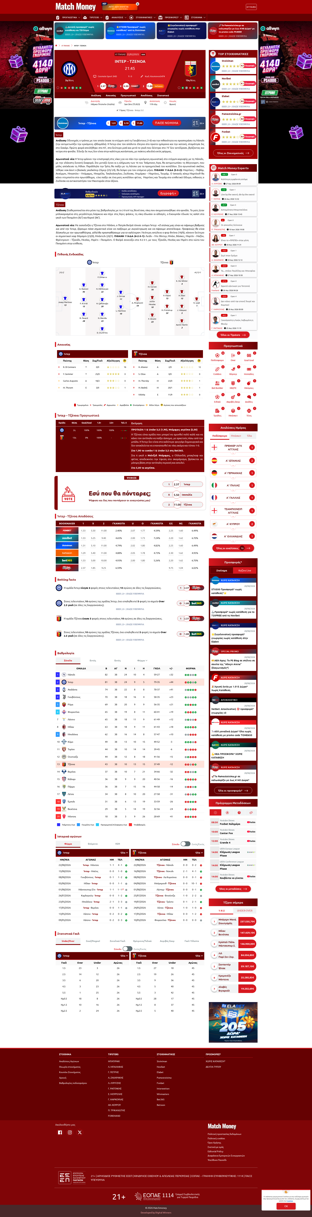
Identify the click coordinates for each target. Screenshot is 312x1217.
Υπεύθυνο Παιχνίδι (217, 1159)
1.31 (83, 545)
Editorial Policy (215, 1151)
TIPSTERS (113, 1054)
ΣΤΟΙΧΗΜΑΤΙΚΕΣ (166, 1054)
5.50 (93, 530)
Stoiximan (227, 60)
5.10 (93, 545)
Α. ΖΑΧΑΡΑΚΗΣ (218, 260)
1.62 (181, 538)
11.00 (104, 530)
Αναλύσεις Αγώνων (69, 1061)
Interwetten (163, 1088)
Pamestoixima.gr (231, 113)
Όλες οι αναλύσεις (230, 548)
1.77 (143, 530)
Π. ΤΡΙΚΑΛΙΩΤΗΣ (218, 229)
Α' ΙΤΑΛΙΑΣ (66, 45)
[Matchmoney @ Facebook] (60, 1132)
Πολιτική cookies (216, 1138)
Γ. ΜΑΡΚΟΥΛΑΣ (218, 309)
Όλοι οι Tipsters (231, 335)
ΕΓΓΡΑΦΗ (251, 7)
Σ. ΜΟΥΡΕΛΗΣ (217, 214)
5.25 (93, 538)
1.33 (83, 530)
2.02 (133, 545)
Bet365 (160, 1099)
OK (286, 1206)
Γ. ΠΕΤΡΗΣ (216, 199)
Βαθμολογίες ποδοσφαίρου (73, 1082)
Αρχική (62, 1077)
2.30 (171, 552)
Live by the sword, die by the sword (237, 194)
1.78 (143, 552)
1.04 (181, 567)
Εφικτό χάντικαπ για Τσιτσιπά (235, 286)
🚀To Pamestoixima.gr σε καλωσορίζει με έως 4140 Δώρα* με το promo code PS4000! (237, 28)
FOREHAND (114, 1115)
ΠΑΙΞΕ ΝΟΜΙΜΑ (166, 122)
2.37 (83, 567)
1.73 (143, 538)
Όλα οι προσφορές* (230, 790)
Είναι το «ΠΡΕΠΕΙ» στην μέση (235, 240)
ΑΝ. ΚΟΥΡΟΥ (217, 244)
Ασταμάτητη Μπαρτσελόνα (234, 209)
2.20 (171, 538)
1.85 (93, 567)
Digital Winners (163, 1212)
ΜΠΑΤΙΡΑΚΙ (114, 1061)
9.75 (171, 567)
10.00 (104, 560)
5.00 (93, 560)
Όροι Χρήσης (214, 1142)
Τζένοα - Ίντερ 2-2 (134, 110)
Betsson (161, 1104)
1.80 (143, 545)
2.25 (171, 530)
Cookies (290, 1200)
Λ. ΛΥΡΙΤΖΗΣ (217, 183)
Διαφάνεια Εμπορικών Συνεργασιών (226, 1155)
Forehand (215, 290)
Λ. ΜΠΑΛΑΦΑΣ (218, 275)
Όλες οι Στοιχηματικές (230, 153)
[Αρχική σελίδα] (56, 45)
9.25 (104, 567)
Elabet (225, 96)
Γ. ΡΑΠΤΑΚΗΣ (217, 328)
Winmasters (163, 1093)
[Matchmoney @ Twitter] (79, 1132)
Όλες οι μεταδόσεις (230, 888)
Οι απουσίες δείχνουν (231, 225)
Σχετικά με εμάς (216, 1146)
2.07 (133, 530)
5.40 (93, 552)
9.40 (104, 538)
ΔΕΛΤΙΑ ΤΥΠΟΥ (213, 1066)
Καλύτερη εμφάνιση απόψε (234, 179)
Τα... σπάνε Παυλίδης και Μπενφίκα (238, 270)
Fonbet (226, 131)
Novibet (226, 78)
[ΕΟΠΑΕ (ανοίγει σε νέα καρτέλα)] (167, 1196)
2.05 (133, 552)
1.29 (83, 552)
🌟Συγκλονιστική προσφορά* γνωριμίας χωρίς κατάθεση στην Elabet (184, 28)
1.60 (181, 530)
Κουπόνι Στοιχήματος (69, 1072)
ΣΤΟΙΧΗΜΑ (65, 1054)
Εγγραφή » (168, 193)
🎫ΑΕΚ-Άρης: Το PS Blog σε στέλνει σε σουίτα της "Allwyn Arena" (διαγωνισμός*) (233, 664)
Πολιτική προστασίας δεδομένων (224, 1133)
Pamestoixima (164, 1077)
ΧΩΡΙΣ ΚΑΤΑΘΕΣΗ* (215, 1061)
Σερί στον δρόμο (229, 255)
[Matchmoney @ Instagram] (69, 1132)
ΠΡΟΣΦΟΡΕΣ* (213, 1054)
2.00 (133, 538)
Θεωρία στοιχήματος (69, 1066)
